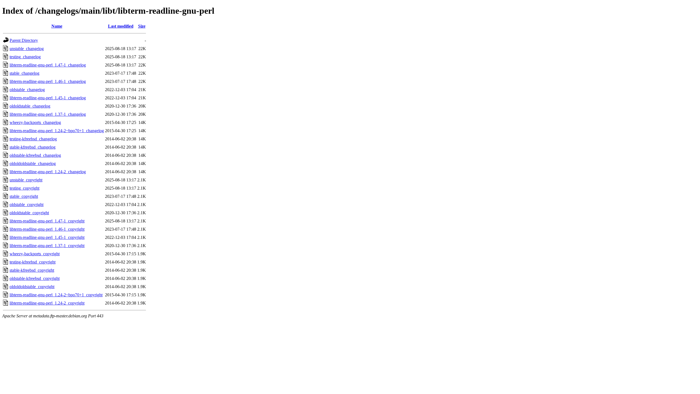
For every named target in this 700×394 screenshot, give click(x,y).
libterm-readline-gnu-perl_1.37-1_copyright (47, 245)
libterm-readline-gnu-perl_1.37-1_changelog (48, 114)
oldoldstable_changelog (30, 106)
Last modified (120, 26)
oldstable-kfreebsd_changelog (35, 155)
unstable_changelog (27, 48)
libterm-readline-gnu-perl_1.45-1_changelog (48, 97)
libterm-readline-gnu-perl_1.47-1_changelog (48, 65)
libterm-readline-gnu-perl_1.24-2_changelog (48, 171)
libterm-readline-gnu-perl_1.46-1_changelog (48, 81)
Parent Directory (24, 40)
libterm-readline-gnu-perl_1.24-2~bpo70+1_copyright (56, 294)
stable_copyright (24, 196)
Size (141, 26)
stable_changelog (24, 73)
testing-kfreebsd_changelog (33, 139)
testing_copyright (24, 188)
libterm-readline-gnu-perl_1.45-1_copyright (47, 237)
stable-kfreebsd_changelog (33, 147)
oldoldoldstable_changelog (33, 163)
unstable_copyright (26, 180)
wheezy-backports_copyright (35, 253)
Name (56, 26)
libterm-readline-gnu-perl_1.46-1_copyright (47, 229)
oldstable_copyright (26, 204)
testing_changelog (25, 56)
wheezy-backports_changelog (35, 122)
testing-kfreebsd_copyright (33, 262)
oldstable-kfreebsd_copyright (35, 278)
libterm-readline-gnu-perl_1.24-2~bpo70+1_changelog (57, 130)
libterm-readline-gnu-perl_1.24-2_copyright (47, 303)
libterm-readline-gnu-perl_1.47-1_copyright (47, 221)
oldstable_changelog (27, 89)
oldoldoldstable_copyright (32, 286)
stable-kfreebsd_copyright (32, 270)
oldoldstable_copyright (29, 212)
